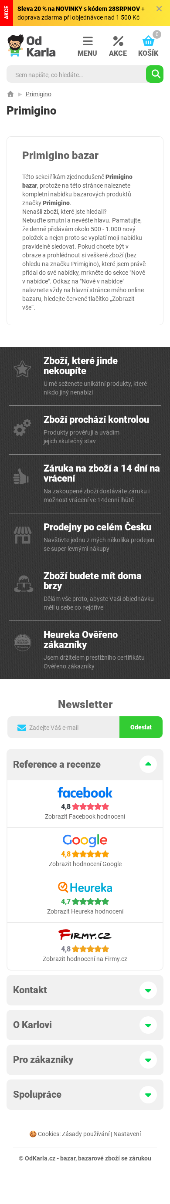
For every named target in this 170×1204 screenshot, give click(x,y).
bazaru (31, 298)
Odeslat (141, 727)
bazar (67, 1158)
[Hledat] (154, 74)
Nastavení (127, 1133)
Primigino (38, 94)
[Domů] (10, 94)
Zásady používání (85, 1133)
